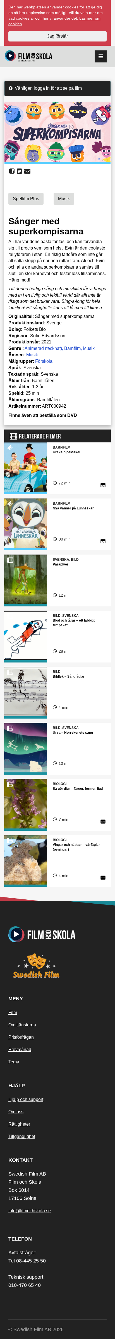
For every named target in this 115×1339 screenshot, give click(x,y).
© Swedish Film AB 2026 (36, 1329)
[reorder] (101, 56)
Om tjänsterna (22, 1024)
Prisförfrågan (21, 1037)
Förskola (43, 361)
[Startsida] (28, 56)
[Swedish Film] (57, 965)
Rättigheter (19, 1124)
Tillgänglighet (21, 1136)
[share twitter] (19, 171)
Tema (13, 1061)
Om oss (15, 1111)
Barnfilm (72, 348)
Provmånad (19, 1049)
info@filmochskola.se (29, 1210)
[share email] (27, 171)
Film (12, 1012)
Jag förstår (57, 36)
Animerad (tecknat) (43, 348)
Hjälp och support (25, 1099)
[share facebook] (12, 171)
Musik (89, 348)
